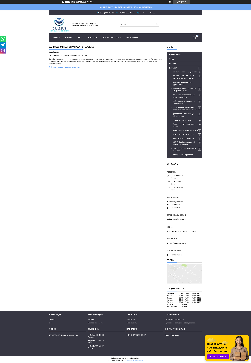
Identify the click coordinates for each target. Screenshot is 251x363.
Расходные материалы (182, 120)
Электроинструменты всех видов (183, 125)
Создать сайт (81, 2)
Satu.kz (137, 358)
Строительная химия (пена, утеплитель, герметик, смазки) (185, 108)
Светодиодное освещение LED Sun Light (185, 149)
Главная (56, 38)
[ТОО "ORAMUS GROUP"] (59, 24)
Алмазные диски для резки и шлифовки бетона (184, 89)
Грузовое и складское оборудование (181, 323)
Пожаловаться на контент (134, 360)
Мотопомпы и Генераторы (183, 134)
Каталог (68, 38)
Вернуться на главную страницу (65, 67)
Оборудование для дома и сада (185, 130)
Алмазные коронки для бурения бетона (182, 83)
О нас (80, 38)
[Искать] (157, 24)
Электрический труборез (183, 155)
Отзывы (172, 63)
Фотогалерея (132, 38)
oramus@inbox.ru (176, 202)
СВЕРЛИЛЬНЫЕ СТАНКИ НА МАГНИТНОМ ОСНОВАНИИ (183, 77)
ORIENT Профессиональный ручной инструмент (184, 143)
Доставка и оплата (111, 38)
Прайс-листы (175, 55)
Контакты (92, 38)
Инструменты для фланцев (183, 138)
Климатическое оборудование (185, 72)
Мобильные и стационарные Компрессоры (184, 102)
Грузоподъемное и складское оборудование (184, 115)
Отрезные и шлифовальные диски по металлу (184, 96)
